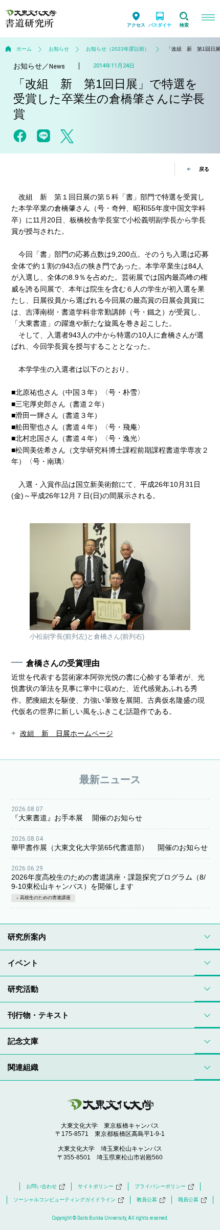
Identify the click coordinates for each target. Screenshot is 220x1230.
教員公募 (147, 1199)
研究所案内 (27, 936)
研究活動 (23, 989)
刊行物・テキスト (38, 1015)
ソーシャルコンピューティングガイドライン (64, 1199)
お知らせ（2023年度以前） (117, 49)
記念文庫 (23, 1041)
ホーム (24, 49)
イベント (23, 962)
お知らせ (59, 49)
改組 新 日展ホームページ (66, 733)
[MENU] (208, 18)
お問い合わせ (41, 1186)
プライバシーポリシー (160, 1186)
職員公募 (188, 1199)
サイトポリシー (96, 1186)
